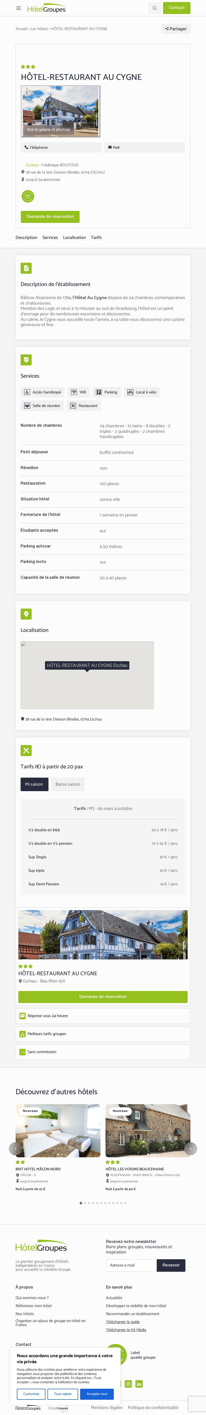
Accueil (21, 29)
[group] (58, 1130)
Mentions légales (107, 1407)
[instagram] (128, 1384)
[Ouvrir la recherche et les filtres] (155, 8)
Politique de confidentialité (153, 1407)
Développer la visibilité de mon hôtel (136, 1306)
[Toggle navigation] (19, 8)
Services (50, 237)
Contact (177, 8)
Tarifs (96, 237)
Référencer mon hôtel (34, 1306)
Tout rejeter (63, 1394)
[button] (58, 1154)
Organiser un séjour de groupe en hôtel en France (50, 1323)
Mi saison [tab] (34, 784)
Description (26, 237)
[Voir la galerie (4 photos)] (60, 111)
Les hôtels (39, 29)
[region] (65, 1376)
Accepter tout (97, 1394)
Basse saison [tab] (68, 784)
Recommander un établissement (132, 1314)
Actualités (114, 1298)
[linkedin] (139, 1384)
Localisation (74, 237)
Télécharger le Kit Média (126, 1330)
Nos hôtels (25, 1314)
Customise (31, 1394)
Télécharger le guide (123, 1322)
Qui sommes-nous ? (32, 1298)
